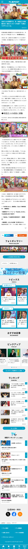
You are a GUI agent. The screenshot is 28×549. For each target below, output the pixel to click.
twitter (8, 514)
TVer (18, 206)
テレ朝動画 (19, 528)
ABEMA (5, 217)
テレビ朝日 (5, 528)
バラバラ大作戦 (11, 222)
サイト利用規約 (20, 532)
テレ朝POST (14, 2)
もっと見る (14, 428)
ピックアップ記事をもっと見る (14, 370)
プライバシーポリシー (8, 537)
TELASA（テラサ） (20, 211)
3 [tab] (14, 367)
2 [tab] (13, 367)
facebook (14, 514)
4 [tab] (16, 367)
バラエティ (4, 263)
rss (20, 514)
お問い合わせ (6, 532)
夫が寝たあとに (13, 263)
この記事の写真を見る (14, 257)
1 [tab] (11, 367)
